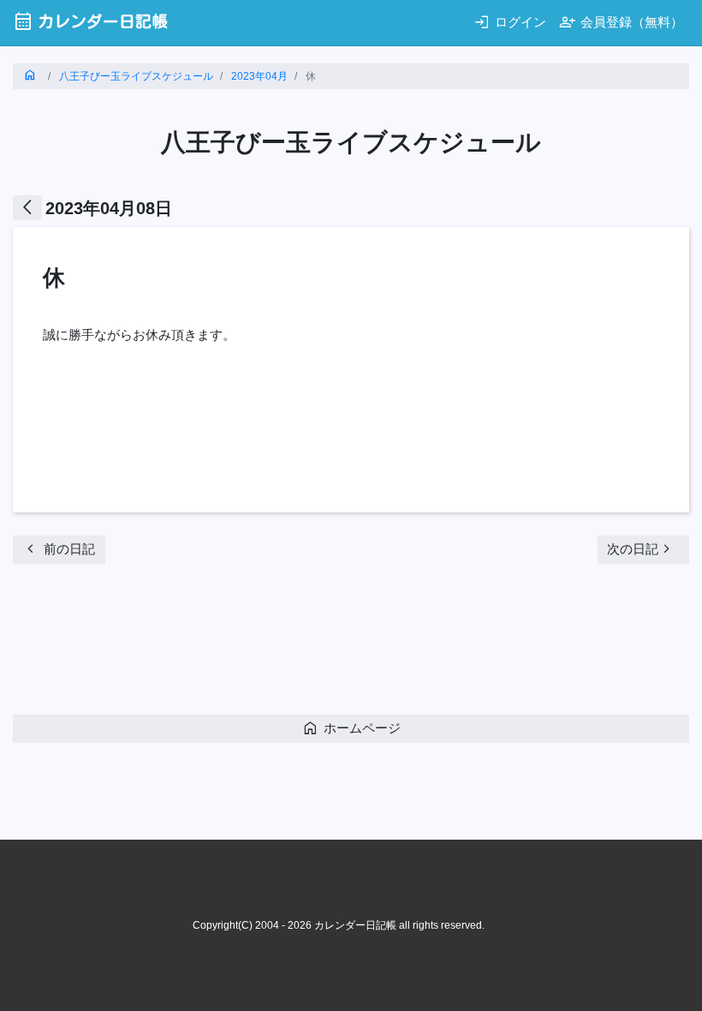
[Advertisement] (324, 644)
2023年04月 (259, 76)
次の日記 (641, 549)
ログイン (509, 22)
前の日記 (58, 549)
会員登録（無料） (621, 22)
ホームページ (351, 728)
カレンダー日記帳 (90, 21)
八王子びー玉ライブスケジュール (136, 76)
